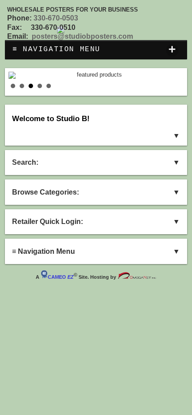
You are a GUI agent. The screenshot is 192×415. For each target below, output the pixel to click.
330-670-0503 (55, 18)
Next (172, 75)
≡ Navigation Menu (95, 50)
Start (172, 86)
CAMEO (61, 277)
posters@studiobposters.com (82, 36)
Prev (20, 75)
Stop (179, 86)
